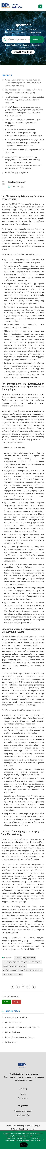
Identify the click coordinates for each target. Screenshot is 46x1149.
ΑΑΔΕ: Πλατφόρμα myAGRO (16, 173)
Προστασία (21, 32)
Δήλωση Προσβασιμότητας (23, 1129)
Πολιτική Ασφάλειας (15, 1126)
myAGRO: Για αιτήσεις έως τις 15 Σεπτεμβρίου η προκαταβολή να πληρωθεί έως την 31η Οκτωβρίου (24, 100)
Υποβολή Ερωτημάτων (23, 1111)
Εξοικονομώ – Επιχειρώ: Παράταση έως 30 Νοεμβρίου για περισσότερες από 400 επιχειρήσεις (22, 123)
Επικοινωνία (23, 1098)
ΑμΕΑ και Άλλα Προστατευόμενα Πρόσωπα (23, 1027)
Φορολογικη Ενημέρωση (32, 45)
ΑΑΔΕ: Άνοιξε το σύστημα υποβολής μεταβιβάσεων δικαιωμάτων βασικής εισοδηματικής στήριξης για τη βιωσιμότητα (23, 133)
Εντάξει (24, 1145)
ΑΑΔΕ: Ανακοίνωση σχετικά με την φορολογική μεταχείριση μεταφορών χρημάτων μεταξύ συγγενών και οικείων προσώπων (24, 143)
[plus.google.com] (28, 987)
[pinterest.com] (23, 987)
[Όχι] (43, 1141)
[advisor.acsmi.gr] (33, 987)
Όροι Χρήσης (32, 1126)
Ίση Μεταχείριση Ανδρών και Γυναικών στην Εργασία (22, 962)
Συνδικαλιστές (11, 1042)
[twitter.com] (12, 987)
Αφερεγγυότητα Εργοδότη (16, 1017)
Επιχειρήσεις (23, 47)
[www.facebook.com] (17, 987)
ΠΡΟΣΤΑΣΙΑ (18, 974)
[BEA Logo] (23, 1066)
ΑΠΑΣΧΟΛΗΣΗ (7, 974)
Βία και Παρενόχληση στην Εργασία (19, 1037)
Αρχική (10, 29)
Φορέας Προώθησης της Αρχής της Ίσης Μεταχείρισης (23, 970)
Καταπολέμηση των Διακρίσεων (14, 966)
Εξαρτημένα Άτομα (12, 1032)
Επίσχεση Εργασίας (13, 1022)
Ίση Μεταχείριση (29, 958)
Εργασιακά (9, 32)
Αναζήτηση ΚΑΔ (23, 1115)
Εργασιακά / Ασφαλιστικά (26, 29)
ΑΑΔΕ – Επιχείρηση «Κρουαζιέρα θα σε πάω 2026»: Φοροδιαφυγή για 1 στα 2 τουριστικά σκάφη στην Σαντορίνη (23, 83)
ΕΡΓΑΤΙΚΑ (18, 958)
